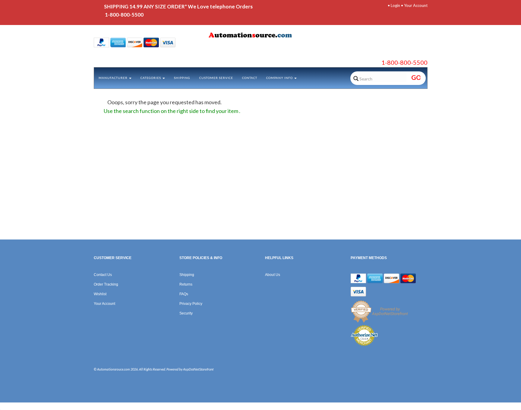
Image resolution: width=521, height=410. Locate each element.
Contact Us (103, 275)
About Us (272, 275)
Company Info (280, 78)
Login (395, 5)
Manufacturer (113, 78)
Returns (185, 284)
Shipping (182, 78)
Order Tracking (106, 284)
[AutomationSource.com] (260, 36)
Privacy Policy (190, 304)
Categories (151, 78)
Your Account (416, 5)
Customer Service (216, 78)
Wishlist (100, 294)
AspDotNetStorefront (198, 369)
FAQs (183, 294)
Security (186, 313)
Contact (249, 78)
